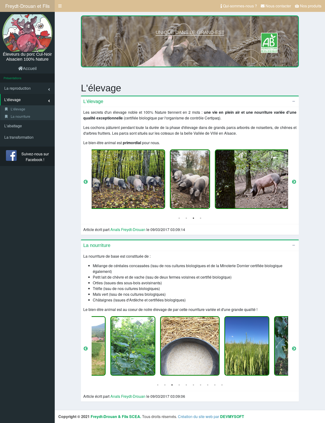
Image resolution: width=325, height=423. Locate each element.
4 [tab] (200, 218)
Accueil (30, 68)
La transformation (19, 137)
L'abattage (13, 125)
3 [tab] (193, 218)
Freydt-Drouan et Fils (27, 5)
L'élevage (17, 109)
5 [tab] (186, 385)
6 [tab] (193, 385)
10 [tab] (222, 385)
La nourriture (20, 116)
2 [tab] (186, 218)
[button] (60, 6)
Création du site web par (211, 416)
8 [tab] (207, 385)
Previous (85, 182)
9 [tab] (214, 385)
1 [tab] (179, 218)
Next (294, 182)
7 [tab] (200, 385)
